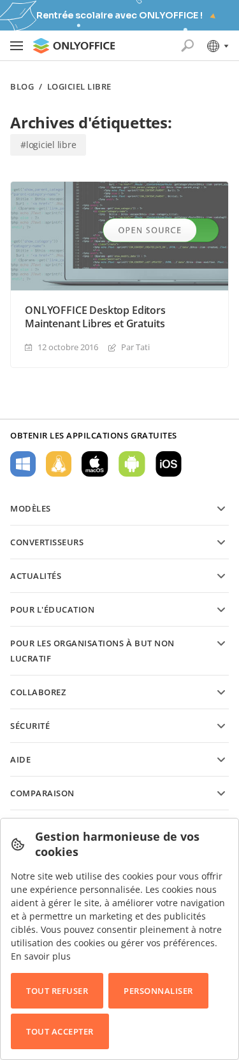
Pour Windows (23, 464)
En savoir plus (41, 956)
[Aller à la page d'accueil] (74, 45)
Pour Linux (58, 464)
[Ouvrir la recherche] (187, 45)
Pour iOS (169, 464)
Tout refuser (57, 990)
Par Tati (135, 347)
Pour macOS (95, 464)
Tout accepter (60, 1031)
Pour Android (132, 464)
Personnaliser (158, 990)
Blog (22, 86)
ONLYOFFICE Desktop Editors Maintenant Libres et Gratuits (95, 317)
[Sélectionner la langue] (217, 45)
